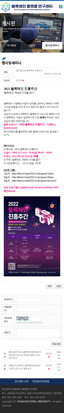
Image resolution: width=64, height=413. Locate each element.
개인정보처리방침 (40, 381)
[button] (19, 80)
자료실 (31, 45)
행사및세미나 (52, 45)
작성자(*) (8, 299)
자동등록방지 (8, 320)
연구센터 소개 (21, 381)
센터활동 (11, 45)
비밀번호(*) (8, 309)
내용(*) (7, 332)
